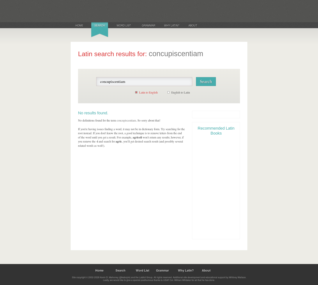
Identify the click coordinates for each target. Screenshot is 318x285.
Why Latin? (171, 25)
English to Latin (180, 92)
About (192, 25)
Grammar (148, 25)
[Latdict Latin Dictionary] (119, 11)
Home (79, 25)
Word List (124, 25)
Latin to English (148, 92)
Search (99, 25)
